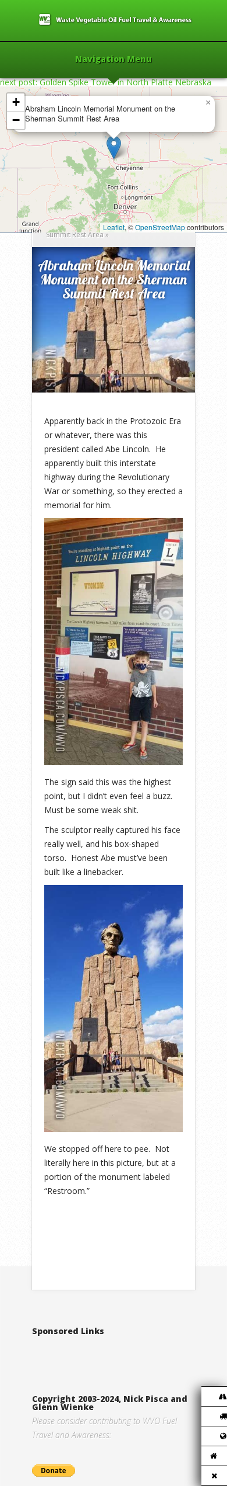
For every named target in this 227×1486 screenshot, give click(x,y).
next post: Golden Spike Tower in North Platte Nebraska (105, 82)
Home (56, 220)
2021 (81, 220)
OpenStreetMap (160, 227)
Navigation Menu (113, 59)
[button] (114, 147)
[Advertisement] (129, 1352)
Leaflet (114, 227)
